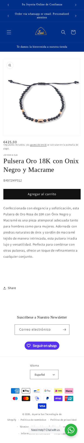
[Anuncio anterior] (8, 5)
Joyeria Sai (38, 414)
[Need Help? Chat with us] (71, 430)
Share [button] (12, 288)
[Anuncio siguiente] (76, 5)
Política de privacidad (63, 419)
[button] (9, 32)
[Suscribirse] (64, 329)
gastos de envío (38, 144)
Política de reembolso (33, 419)
